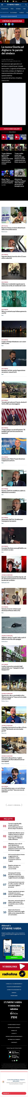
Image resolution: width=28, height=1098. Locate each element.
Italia (24, 8)
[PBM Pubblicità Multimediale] (14, 1017)
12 (19, 805)
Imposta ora (6, 1093)
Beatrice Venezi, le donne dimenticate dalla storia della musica (13, 228)
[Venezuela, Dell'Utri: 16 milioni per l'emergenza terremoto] (14, 506)
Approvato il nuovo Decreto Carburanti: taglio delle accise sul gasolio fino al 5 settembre (16, 912)
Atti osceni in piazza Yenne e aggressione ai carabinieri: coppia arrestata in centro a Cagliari (16, 858)
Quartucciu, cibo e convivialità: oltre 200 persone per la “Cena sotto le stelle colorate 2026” (14, 697)
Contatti (14, 1033)
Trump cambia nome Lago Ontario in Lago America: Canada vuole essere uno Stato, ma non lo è (20, 158)
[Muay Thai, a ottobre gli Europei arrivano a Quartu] (8, 173)
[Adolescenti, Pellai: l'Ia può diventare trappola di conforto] (14, 446)
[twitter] (2, 1)
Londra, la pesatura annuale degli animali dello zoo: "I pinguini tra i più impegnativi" (13, 668)
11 (17, 805)
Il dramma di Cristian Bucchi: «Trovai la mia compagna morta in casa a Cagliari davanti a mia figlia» (16, 875)
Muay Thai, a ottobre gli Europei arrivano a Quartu (7, 181)
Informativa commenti (14, 1039)
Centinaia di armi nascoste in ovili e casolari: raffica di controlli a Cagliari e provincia (16, 884)
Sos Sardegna (13, 12)
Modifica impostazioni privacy (14, 1036)
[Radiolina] (14, 974)
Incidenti (21, 12)
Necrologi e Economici (14, 1027)
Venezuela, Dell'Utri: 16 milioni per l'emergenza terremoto (12, 520)
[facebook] (5, 1)
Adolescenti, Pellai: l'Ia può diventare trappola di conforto (13, 459)
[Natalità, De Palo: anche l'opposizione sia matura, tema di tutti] (14, 357)
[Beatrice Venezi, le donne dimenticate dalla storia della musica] (14, 215)
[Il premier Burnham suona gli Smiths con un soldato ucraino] (14, 535)
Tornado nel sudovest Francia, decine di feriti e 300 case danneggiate (14, 403)
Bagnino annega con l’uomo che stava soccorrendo (14, 867)
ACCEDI (24, 1)
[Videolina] (14, 966)
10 (15, 805)
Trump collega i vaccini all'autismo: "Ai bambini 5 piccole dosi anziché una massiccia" (13, 431)
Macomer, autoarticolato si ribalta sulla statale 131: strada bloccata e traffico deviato (16, 903)
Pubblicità (14, 1030)
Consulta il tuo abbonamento (14, 983)
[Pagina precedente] (22, 805)
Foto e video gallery (12, 129)
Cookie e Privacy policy (14, 1024)
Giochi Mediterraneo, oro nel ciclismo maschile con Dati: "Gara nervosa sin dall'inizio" (13, 790)
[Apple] (14, 1052)
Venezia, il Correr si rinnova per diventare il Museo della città (11, 609)
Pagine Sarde (14, 995)
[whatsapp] (7, 1)
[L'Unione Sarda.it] (14, 4)
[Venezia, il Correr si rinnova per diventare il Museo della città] (14, 596)
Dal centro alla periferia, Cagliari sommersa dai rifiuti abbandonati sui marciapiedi (13, 759)
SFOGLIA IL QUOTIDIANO (8, 16)
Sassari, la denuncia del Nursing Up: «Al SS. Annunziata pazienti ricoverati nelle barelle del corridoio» (14, 578)
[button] (2, 24)
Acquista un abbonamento (14, 986)
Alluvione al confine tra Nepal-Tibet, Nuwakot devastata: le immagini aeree (20, 182)
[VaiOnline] (14, 1014)
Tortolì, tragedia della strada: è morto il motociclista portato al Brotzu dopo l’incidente (15, 826)
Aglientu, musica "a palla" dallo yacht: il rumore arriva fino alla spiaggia (14, 638)
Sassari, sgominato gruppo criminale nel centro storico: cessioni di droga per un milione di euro (16, 894)
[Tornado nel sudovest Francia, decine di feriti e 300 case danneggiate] (14, 389)
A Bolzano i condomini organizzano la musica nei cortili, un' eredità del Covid (13, 285)
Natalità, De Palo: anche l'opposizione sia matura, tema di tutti (13, 371)
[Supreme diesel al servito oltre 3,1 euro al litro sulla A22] (14, 244)
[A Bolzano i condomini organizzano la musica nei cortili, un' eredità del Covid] (14, 271)
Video (12, 8)
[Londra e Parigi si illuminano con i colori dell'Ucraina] (14, 329)
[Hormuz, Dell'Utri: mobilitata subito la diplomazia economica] (14, 478)
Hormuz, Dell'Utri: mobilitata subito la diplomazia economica (13, 491)
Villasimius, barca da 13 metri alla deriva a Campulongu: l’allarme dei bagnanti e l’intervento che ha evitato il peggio (16, 847)
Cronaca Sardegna (12, 21)
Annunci (14, 992)
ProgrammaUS (4, 8)
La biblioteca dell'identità (14, 989)
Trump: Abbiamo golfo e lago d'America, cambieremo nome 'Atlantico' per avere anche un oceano (7, 159)
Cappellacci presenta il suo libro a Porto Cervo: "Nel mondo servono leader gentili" (14, 729)
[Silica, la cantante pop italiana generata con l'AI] (14, 298)
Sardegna (18, 8)
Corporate (14, 1042)
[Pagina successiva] (6, 805)
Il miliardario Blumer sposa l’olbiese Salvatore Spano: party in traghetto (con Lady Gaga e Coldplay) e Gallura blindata (16, 836)
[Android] (14, 1056)
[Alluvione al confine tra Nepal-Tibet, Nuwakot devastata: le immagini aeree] (21, 173)
